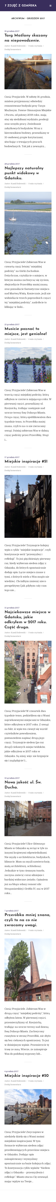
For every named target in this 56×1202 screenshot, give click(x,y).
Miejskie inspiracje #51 (25, 462)
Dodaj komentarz (12, 49)
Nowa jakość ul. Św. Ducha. (22, 785)
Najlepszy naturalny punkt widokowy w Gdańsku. (23, 173)
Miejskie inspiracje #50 (26, 1076)
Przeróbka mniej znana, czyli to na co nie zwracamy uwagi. (27, 920)
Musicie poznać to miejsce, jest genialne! (25, 331)
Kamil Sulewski (18, 46)
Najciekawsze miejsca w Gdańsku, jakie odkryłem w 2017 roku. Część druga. (27, 619)
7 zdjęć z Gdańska (21, 5)
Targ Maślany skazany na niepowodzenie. (25, 38)
